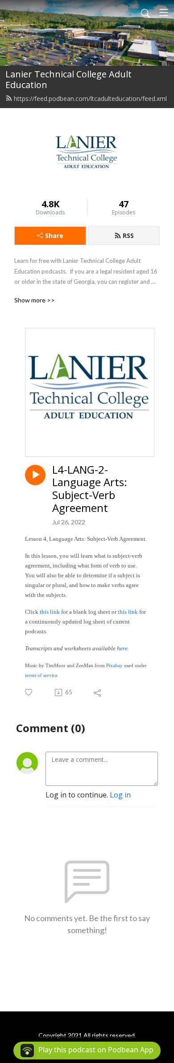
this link (50, 611)
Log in (120, 795)
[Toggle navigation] (163, 12)
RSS (128, 235)
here (122, 648)
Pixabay (114, 665)
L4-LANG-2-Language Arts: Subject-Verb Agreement (89, 489)
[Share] (98, 692)
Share (54, 235)
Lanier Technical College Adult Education (68, 79)
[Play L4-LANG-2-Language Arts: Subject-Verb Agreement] (35, 475)
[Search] (145, 12)
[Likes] (29, 692)
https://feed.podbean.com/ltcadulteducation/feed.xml (90, 98)
